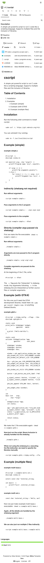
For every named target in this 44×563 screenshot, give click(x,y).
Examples (11, 101)
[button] (14, 47)
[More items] (41, 15)
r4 (5, 7)
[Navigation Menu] (41, 2)
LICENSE (7, 63)
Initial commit (19, 63)
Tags (37, 43)
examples (7, 56)
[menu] (16, 561)
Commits (8, 43)
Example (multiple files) (20, 109)
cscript (10, 7)
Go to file (22, 47)
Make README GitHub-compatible (26, 67)
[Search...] (41, 20)
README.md (8, 67)
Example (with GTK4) (19, 107)
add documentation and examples (26, 56)
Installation (11, 98)
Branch (23, 43)
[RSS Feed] (3, 10)
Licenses (24, 561)
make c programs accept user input (19, 52)
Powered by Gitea (9, 556)
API (29, 561)
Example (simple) (17, 104)
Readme (6, 35)
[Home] (4, 2)
